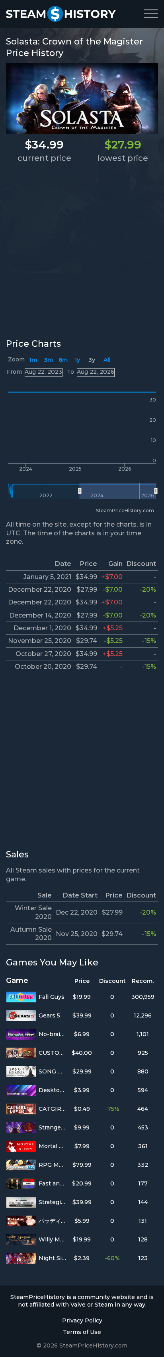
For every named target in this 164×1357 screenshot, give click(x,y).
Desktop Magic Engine (52, 1090)
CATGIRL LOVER (52, 1108)
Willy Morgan (52, 1239)
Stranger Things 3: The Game (52, 1127)
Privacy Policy (82, 1320)
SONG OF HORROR (52, 1071)
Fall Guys (51, 996)
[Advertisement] (82, 250)
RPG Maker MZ (52, 1164)
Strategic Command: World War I (52, 1202)
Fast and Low (52, 1183)
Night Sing (52, 1258)
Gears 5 (49, 1015)
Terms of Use (82, 1332)
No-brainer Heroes (52, 1034)
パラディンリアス (52, 1220)
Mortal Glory (52, 1146)
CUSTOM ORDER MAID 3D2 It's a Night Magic (52, 1052)
